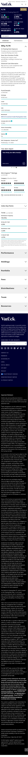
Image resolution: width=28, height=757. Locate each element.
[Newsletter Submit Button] (25, 343)
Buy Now (23, 9)
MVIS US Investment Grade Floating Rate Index (13, 117)
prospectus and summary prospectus (11, 697)
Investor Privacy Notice (9, 377)
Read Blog (6, 163)
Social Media (5, 365)
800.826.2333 (20, 693)
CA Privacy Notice (7, 380)
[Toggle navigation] (26, 4)
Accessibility (5, 358)
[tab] (14, 206)
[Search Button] (22, 4)
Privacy (3, 371)
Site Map (4, 368)
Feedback (4, 355)
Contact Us (4, 352)
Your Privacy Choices (10, 374)
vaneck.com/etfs (8, 695)
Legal (3, 362)
